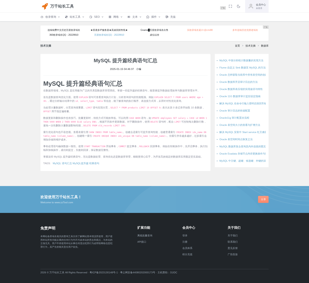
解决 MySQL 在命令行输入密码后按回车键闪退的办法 (249, 103)
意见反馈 (233, 248)
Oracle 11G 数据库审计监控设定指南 (240, 96)
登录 (184, 235)
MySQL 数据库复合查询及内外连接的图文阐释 (245, 146)
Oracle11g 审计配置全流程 (234, 117)
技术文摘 (251, 45)
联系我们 (233, 241)
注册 (184, 241)
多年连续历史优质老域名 (245, 30)
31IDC (173, 272)
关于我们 (233, 235)
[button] (50, 17)
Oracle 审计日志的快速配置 (234, 110)
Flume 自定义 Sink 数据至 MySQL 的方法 (242, 67)
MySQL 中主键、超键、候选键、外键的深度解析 (246, 160)
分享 (263, 199)
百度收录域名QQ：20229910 (109, 35)
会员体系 (187, 248)
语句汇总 (67, 163)
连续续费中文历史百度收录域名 (64, 30)
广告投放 (233, 254)
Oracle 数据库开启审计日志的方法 (238, 81)
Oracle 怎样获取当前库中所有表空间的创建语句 (246, 74)
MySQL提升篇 (81, 163)
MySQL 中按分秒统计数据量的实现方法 (241, 60)
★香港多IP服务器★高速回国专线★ (109, 30)
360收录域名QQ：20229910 (63, 35)
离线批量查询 (144, 235)
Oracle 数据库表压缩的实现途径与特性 (241, 89)
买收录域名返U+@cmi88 (200, 30)
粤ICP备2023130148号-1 (104, 272)
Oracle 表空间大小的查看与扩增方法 (239, 124)
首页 (237, 45)
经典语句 (94, 163)
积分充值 (187, 254)
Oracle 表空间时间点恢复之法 (236, 139)
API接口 (141, 241)
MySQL (57, 163)
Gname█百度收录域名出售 (154, 30)
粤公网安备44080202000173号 (137, 272)
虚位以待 (154, 35)
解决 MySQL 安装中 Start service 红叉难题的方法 (247, 132)
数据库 (265, 45)
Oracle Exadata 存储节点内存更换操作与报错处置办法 (249, 153)
